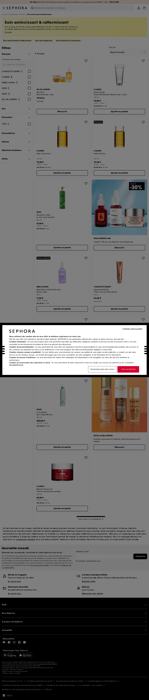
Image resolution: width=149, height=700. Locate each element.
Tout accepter (128, 369)
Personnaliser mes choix (102, 369)
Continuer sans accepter (132, 329)
